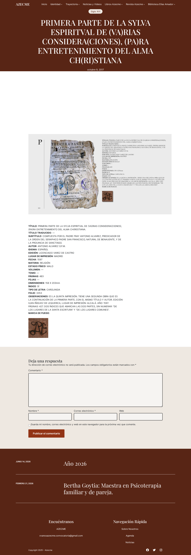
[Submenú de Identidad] (61, 4)
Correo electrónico (85, 410)
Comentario (35, 370)
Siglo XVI (95, 11)
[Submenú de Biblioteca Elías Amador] (174, 4)
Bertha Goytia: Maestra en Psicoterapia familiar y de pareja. (112, 488)
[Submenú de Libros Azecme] (122, 4)
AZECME (23, 4)
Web (121, 410)
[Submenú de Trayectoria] (79, 4)
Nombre (33, 410)
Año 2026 (75, 463)
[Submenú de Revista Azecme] (144, 4)
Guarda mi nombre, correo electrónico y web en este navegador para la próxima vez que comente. (83, 424)
